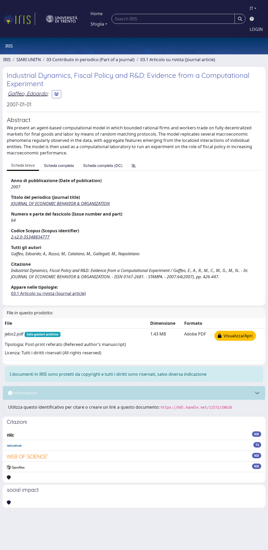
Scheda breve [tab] (23, 165)
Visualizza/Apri (237, 336)
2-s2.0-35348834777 (30, 237)
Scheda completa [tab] (59, 165)
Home (97, 13)
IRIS (7, 59)
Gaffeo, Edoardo (27, 93)
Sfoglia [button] (97, 24)
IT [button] (251, 8)
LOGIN (256, 29)
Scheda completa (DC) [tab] (102, 165)
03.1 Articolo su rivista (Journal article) (177, 59)
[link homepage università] (61, 19)
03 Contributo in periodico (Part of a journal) (91, 59)
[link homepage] (19, 19)
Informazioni (24, 393)
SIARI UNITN (28, 59)
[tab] (133, 165)
